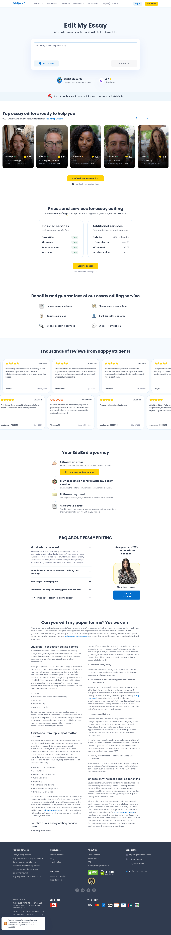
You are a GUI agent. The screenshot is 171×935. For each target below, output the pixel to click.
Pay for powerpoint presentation (27, 876)
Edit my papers (85, 265)
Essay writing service (22, 854)
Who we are (93, 3)
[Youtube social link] (83, 890)
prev (137, 117)
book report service (50, 810)
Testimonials (94, 858)
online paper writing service (77, 636)
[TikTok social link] (88, 890)
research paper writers (124, 812)
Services (38, 3)
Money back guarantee (98, 865)
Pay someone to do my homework (28, 858)
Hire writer (151, 3)
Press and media (57, 876)
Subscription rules (34, 914)
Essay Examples (57, 854)
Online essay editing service (79, 472)
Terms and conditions (35, 911)
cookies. (12, 927)
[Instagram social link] (94, 890)
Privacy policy (18, 911)
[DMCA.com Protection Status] (93, 872)
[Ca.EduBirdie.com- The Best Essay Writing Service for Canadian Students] (53, 905)
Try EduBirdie (117, 96)
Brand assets (56, 880)
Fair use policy (18, 914)
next (147, 117)
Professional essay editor (85, 178)
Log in (137, 3)
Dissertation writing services (25, 869)
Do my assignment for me (24, 862)
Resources (77, 3)
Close (41, 920)
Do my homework (20, 873)
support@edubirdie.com (140, 854)
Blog (52, 858)
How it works (52, 3)
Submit (122, 63)
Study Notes (55, 862)
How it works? (94, 854)
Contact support (127, 595)
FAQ (89, 862)
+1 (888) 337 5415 (136, 859)
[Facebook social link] (77, 890)
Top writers (65, 3)
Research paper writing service (26, 865)
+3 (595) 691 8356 (136, 863)
